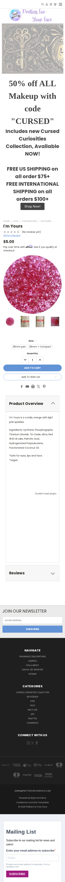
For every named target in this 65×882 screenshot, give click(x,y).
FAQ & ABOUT (32, 665)
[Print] (33, 386)
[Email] (27, 386)
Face (32, 705)
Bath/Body (32, 696)
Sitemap (32, 674)
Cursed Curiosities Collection (32, 692)
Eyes (32, 701)
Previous (5, 878)
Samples (32, 660)
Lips (32, 714)
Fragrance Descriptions (32, 656)
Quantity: (32, 353)
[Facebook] (21, 386)
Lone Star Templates (38, 802)
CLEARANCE (32, 722)
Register (38, 669)
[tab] (32, 404)
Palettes (32, 718)
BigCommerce (38, 797)
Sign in (26, 669)
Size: (32, 340)
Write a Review (11, 235)
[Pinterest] (44, 386)
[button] (32, 206)
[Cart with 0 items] (55, 4)
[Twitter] (38, 386)
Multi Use (32, 709)
